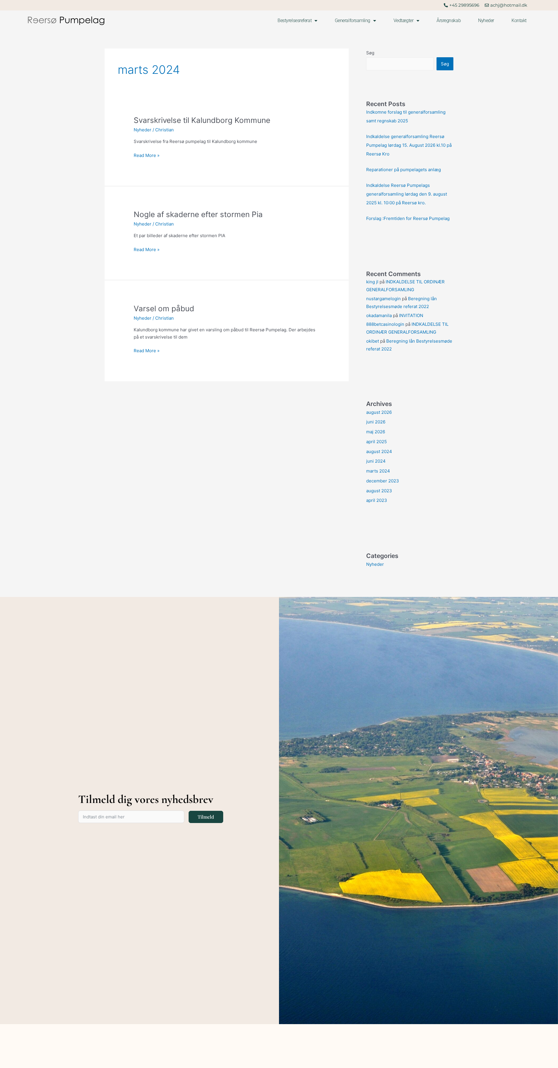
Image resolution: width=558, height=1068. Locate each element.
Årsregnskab (449, 20)
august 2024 (379, 451)
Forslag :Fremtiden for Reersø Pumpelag (408, 218)
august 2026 (379, 412)
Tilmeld (206, 817)
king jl (372, 282)
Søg (370, 53)
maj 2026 (375, 431)
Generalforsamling (352, 20)
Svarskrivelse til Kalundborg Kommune (202, 120)
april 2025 (376, 441)
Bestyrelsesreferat (295, 20)
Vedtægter (404, 20)
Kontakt (519, 20)
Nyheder (486, 20)
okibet (372, 341)
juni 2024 (376, 461)
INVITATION (411, 315)
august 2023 (379, 490)
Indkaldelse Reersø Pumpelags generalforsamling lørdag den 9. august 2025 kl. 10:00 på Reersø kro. (406, 194)
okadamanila (379, 315)
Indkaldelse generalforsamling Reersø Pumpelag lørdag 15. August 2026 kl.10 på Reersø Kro (409, 145)
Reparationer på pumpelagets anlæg (403, 169)
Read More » (147, 155)
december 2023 (382, 481)
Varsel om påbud (164, 308)
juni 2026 (375, 422)
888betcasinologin (385, 324)
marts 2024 (378, 471)
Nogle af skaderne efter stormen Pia (198, 214)
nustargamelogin (383, 298)
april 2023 (376, 500)
